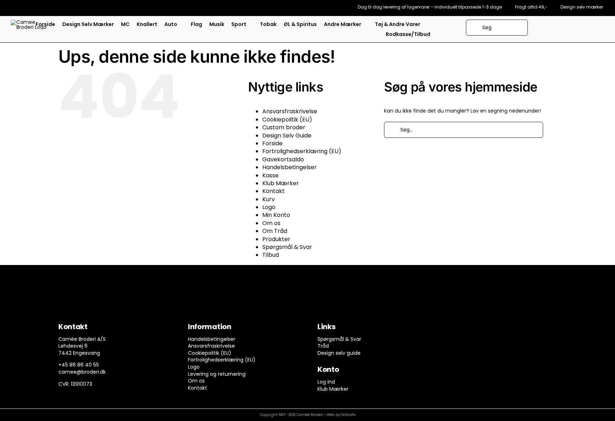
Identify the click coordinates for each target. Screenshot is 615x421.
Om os (271, 223)
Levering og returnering (217, 374)
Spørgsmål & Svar (287, 247)
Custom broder (283, 127)
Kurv (268, 199)
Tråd (323, 345)
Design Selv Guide (286, 135)
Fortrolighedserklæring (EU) (301, 151)
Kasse (270, 175)
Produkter (276, 239)
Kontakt (273, 191)
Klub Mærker (280, 183)
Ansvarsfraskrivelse (289, 111)
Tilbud (270, 255)
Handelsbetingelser (289, 167)
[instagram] (464, 328)
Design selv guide (339, 353)
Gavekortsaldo (283, 159)
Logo (268, 207)
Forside (272, 143)
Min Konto (276, 215)
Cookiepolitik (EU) (287, 119)
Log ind (326, 381)
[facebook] (450, 328)
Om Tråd (274, 231)
